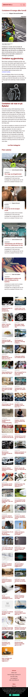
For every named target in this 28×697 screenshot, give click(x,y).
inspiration (23, 16)
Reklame (14, 686)
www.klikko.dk (15, 680)
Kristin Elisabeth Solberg (17, 170)
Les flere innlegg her (14, 145)
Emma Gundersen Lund (17, 239)
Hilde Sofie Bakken (16, 274)
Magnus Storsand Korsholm (16, 13)
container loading (6, 72)
